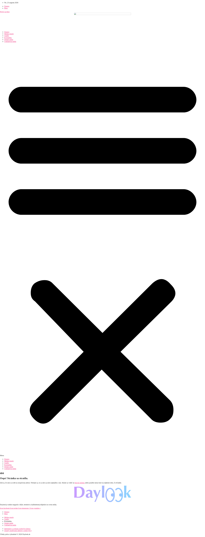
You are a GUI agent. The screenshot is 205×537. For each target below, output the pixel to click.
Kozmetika (8, 38)
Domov (6, 32)
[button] (102, 250)
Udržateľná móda (10, 41)
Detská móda (8, 40)
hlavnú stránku (80, 483)
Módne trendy (9, 34)
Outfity (6, 36)
